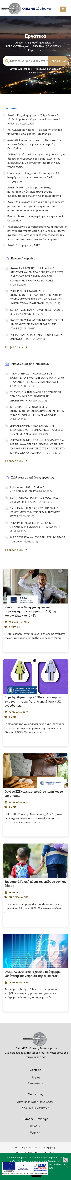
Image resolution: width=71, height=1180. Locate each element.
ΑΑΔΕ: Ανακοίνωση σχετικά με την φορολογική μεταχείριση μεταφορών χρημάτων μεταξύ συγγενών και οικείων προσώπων (35, 206)
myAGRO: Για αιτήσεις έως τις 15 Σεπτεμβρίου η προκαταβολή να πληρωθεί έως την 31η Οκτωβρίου (36, 144)
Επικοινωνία (35, 1083)
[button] (65, 1160)
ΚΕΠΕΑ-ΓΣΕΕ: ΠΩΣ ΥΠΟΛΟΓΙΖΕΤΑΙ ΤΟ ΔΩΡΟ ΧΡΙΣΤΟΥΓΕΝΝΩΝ (36, 312)
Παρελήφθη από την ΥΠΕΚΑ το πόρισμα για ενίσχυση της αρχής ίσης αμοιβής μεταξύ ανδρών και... (33, 701)
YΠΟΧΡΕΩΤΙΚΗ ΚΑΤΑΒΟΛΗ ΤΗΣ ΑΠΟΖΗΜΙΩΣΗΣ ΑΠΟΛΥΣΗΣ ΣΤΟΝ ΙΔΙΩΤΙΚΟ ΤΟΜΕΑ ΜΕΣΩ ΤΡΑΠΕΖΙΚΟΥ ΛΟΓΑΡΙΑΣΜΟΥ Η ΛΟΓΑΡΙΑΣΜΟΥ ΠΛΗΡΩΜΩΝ (37, 297)
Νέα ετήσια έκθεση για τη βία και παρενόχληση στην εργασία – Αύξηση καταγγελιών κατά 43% (30, 611)
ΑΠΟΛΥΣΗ (14, 627)
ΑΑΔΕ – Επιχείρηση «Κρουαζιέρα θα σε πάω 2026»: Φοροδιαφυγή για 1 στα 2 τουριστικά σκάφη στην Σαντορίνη (33, 119)
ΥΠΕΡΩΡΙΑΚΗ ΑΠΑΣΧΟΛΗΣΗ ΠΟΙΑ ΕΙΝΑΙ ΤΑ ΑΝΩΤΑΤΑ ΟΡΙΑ (36, 337)
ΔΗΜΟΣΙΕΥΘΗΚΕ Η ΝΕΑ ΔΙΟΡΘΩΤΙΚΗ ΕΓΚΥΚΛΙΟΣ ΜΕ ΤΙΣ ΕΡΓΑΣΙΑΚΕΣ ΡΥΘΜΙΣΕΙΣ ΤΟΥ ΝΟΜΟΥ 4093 (36, 430)
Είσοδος (35, 1126)
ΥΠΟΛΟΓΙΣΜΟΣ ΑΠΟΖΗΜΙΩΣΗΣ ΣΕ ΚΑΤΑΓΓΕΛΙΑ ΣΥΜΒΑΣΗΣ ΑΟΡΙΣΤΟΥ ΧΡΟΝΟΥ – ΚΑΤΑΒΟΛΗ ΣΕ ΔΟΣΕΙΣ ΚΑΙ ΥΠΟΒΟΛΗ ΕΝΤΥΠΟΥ (37, 380)
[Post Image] (35, 586)
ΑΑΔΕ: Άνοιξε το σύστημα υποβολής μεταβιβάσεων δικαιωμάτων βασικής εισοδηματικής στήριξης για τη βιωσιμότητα (34, 191)
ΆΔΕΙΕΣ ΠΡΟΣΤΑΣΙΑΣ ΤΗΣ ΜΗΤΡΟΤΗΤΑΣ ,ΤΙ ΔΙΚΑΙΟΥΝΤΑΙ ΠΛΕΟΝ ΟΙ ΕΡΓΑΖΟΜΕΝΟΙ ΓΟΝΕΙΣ (36, 324)
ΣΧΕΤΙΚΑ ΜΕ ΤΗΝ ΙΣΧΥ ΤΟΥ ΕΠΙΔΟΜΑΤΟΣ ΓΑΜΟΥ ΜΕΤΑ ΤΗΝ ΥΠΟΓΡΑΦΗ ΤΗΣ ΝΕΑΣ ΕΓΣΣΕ (35, 512)
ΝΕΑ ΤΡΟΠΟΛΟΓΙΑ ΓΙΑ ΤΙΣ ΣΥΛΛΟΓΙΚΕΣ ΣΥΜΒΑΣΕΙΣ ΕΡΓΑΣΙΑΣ (34, 499)
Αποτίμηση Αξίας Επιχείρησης (35, 1101)
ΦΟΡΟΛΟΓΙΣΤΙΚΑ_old (17, 46)
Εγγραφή (35, 1132)
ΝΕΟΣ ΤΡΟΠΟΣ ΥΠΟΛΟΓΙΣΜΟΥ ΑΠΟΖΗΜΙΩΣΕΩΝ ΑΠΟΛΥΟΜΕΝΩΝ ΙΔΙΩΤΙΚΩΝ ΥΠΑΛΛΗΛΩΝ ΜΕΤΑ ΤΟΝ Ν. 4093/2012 (37, 413)
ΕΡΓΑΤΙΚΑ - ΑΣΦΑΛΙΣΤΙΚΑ (47, 46)
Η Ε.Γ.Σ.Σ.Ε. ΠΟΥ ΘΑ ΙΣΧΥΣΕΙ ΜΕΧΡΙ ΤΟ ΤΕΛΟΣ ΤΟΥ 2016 (37, 539)
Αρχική (19, 42)
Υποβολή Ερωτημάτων (35, 1108)
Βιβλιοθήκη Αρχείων (39, 42)
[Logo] (35, 1040)
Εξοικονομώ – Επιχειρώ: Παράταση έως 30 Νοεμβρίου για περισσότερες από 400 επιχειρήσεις (33, 177)
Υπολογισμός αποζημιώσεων (30, 364)
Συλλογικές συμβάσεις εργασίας (32, 477)
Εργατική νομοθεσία (24, 258)
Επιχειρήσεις (36, 72)
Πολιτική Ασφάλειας (26, 1147)
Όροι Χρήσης (48, 1147)
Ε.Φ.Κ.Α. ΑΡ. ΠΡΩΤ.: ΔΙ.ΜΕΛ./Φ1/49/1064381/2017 (31, 489)
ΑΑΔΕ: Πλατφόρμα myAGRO (24, 245)
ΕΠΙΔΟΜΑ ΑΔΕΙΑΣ (19, 897)
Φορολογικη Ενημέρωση (48, 69)
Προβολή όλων (15, 347)
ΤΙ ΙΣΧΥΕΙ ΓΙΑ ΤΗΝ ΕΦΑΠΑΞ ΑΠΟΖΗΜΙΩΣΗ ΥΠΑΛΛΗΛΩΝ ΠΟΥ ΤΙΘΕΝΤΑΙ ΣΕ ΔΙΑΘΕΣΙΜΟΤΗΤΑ (35, 396)
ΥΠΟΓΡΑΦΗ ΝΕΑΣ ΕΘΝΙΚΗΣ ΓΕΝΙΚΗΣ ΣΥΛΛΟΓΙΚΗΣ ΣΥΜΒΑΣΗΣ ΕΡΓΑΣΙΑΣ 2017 (35, 527)
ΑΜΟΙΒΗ (13, 717)
